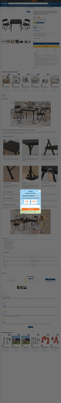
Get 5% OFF (30, 209)
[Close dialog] (40, 190)
